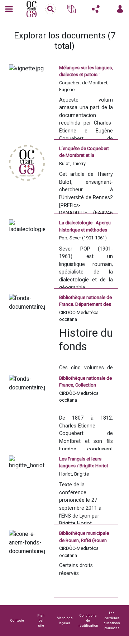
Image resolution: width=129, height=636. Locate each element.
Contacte (17, 620)
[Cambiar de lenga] (71, 9)
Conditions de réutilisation (88, 620)
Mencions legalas (65, 620)
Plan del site (40, 620)
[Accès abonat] (120, 9)
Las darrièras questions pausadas (112, 620)
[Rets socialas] (96, 9)
